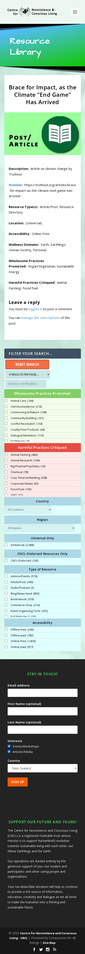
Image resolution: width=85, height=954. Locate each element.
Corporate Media (24, 483)
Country (14, 761)
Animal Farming (24, 455)
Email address (19, 685)
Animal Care (22, 401)
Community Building (27, 418)
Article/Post (22, 582)
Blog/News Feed (25, 593)
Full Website (23, 616)
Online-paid (22, 647)
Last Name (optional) (24, 722)
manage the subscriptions (40, 317)
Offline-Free (22, 629)
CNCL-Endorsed (24, 560)
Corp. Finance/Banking (29, 478)
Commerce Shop (25, 605)
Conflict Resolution (26, 424)
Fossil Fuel (21, 489)
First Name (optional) (24, 704)
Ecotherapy (20, 441)
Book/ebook (22, 599)
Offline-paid (22, 635)
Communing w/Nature (28, 412)
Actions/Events (24, 576)
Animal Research (25, 460)
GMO (17, 495)
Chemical (19, 472)
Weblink (15, 185)
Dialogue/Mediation (27, 435)
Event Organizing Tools (29, 611)
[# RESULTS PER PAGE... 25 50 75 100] (27, 374)
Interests (15, 741)
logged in (35, 309)
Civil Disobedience (26, 406)
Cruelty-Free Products (28, 429)
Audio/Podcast (22, 588)
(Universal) (22, 545)
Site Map (49, 943)
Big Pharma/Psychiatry (28, 466)
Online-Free (23, 641)
